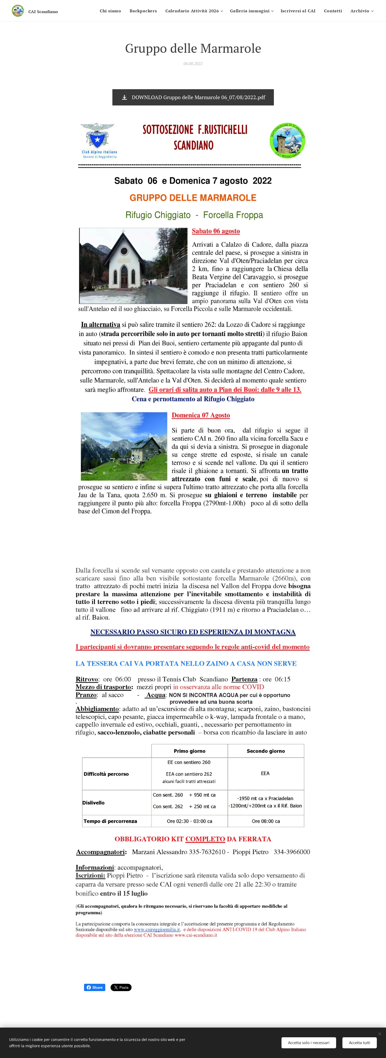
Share (97, 987)
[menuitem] (112, 10)
